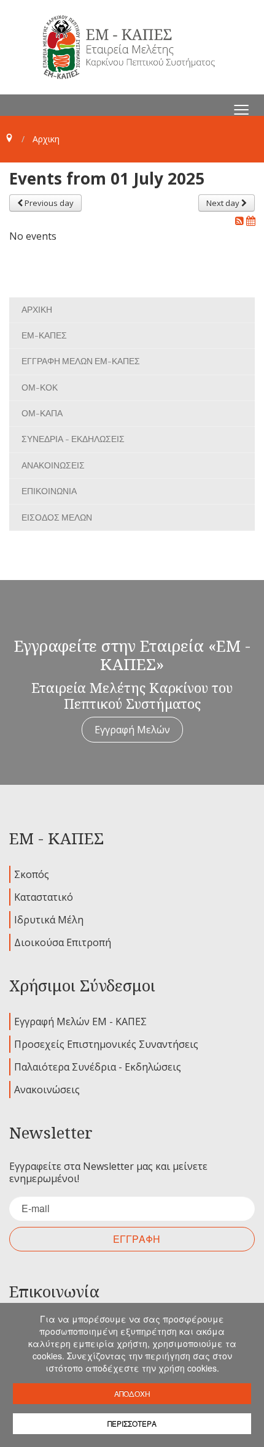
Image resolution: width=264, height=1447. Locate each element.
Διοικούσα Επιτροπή (62, 942)
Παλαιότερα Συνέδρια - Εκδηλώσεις (97, 1067)
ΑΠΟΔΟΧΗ (132, 1393)
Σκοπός (31, 874)
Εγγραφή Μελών (132, 729)
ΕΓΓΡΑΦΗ (136, 1239)
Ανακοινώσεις (47, 1089)
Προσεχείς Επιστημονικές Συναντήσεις (106, 1044)
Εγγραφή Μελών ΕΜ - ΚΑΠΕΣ (80, 1021)
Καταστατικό (43, 897)
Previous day (48, 202)
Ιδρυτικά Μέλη (48, 919)
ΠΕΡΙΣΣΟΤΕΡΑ (132, 1423)
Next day (223, 202)
